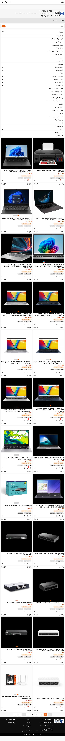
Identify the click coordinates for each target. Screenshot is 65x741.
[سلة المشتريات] (6, 2)
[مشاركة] (34, 180)
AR (9, 2)
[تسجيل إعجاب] (27, 228)
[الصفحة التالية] (15, 714)
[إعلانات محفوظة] (56, 180)
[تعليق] (62, 180)
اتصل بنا (55, 20)
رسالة (49, 16)
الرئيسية (62, 20)
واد (62, 2)
